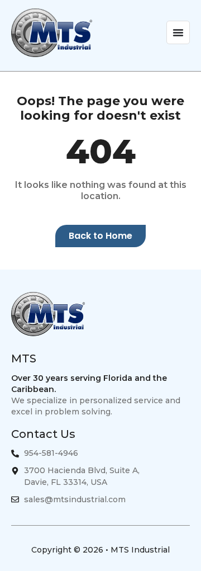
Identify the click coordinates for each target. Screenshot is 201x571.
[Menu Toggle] (178, 32)
